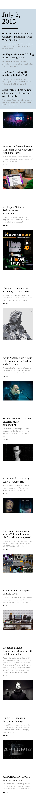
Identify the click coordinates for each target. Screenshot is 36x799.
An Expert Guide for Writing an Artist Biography (14, 210)
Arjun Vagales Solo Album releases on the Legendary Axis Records (16, 93)
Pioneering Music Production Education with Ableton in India (17, 650)
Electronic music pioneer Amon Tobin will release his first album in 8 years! (17, 534)
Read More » (6, 165)
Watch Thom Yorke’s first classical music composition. (17, 421)
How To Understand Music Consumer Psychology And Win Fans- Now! (17, 36)
